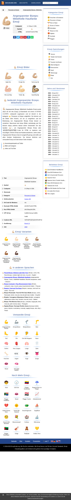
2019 (49, 108)
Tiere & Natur (52, 23)
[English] (52, 441)
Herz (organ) (49, 193)
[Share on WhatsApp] (32, 37)
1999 (49, 152)
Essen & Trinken (53, 25)
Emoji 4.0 (54, 122)
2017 (49, 118)
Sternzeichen (53, 67)
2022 (49, 93)
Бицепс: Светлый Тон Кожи (13, 288)
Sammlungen (36, 3)
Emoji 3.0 (54, 127)
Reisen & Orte (53, 31)
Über (20, 441)
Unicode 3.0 (55, 152)
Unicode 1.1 (55, 154)
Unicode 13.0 (56, 105)
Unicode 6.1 (55, 137)
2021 (49, 97)
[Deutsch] (54, 441)
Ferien (51, 59)
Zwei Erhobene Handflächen (54, 169)
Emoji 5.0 (54, 120)
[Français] (57, 441)
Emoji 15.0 (55, 93)
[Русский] (59, 441)
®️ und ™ (46, 441)
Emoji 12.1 (55, 108)
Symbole (51, 36)
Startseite (14, 441)
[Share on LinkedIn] (28, 37)
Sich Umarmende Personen (54, 175)
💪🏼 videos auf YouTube (9, 148)
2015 (4, 111)
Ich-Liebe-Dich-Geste (52, 191)
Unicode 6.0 (55, 139)
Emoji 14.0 (55, 97)
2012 (49, 137)
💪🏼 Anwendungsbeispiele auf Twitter (13, 143)
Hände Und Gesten (55, 57)
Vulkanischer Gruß (51, 185)
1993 (49, 154)
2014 (49, 135)
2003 (49, 148)
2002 (49, 150)
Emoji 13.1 (55, 101)
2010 (49, 139)
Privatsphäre (36, 441)
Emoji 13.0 (55, 103)
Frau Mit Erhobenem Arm (53, 172)
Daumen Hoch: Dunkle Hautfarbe (55, 180)
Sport (51, 70)
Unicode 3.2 (55, 150)
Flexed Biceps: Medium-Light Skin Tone (16, 272)
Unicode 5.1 (55, 144)
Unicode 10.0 (56, 118)
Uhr (50, 78)
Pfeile (51, 75)
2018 (49, 114)
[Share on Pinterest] (25, 37)
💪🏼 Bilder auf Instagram (9, 146)
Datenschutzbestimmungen (35, 498)
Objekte (51, 33)
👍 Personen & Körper (16, 116)
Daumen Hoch (50, 177)
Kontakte (27, 441)
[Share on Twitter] (18, 37)
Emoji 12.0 (55, 112)
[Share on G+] (21, 37)
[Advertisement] (21, 52)
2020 (49, 101)
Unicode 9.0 (55, 125)
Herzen (52, 54)
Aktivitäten (52, 28)
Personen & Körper (13, 10)
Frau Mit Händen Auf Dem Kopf (55, 188)
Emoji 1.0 (17, 111)
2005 (49, 146)
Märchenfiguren (53, 65)
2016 (49, 122)
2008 (49, 144)
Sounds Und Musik (54, 62)
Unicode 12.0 (56, 110)
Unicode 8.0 (55, 133)
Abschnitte (23, 3)
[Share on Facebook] (14, 37)
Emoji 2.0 (54, 129)
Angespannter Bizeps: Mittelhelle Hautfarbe (35, 10)
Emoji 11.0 (55, 116)
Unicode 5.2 (55, 141)
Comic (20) (28, 199)
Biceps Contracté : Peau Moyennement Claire (18, 284)
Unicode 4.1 (55, 146)
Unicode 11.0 (56, 114)
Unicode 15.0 (56, 95)
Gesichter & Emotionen (55, 17)
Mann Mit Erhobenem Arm (53, 183)
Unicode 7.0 (55, 135)
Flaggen (51, 39)
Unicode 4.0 (55, 148)
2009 (49, 141)
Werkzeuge (52, 73)
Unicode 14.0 (56, 99)
